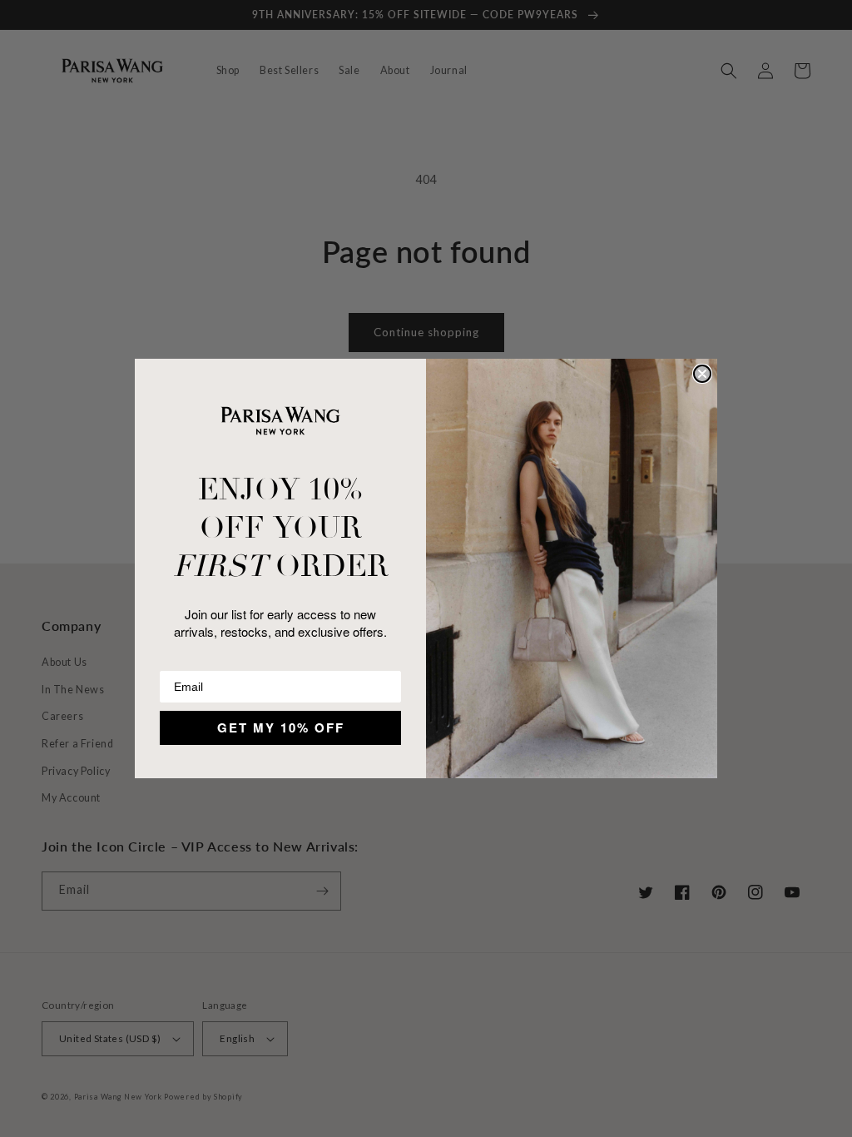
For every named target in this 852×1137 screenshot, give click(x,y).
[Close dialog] (702, 373)
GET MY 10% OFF (280, 727)
